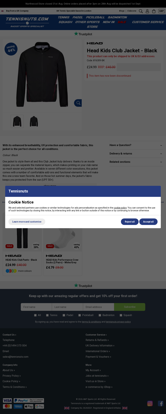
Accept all (148, 221)
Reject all (130, 221)
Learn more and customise (26, 221)
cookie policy (120, 207)
